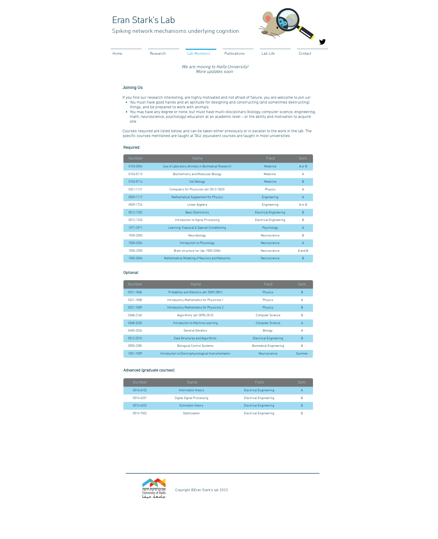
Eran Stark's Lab (143, 20)
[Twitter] (322, 41)
